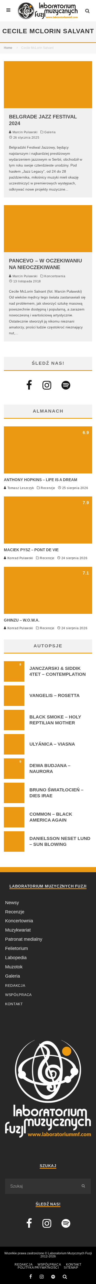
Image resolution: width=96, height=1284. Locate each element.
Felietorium (16, 948)
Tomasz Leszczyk (20, 488)
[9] (14, 777)
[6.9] (48, 471)
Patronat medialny (23, 939)
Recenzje (48, 488)
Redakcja (15, 985)
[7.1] (48, 612)
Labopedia (16, 957)
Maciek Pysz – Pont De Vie (31, 550)
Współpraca (18, 995)
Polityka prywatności (38, 1267)
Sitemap (71, 1267)
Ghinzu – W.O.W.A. (21, 620)
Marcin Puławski (25, 132)
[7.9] (48, 542)
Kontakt (14, 1004)
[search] (83, 1186)
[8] (14, 680)
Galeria (50, 132)
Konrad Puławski (19, 558)
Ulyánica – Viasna (52, 744)
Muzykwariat (18, 930)
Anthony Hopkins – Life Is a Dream (40, 480)
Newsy (12, 902)
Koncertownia (54, 276)
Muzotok (14, 966)
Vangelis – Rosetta (54, 695)
